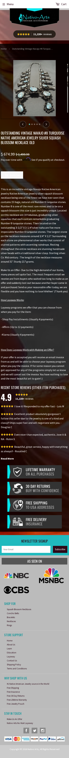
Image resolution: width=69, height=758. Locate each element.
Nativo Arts (33, 749)
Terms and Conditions (17, 668)
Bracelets (11, 617)
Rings (9, 625)
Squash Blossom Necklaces (19, 609)
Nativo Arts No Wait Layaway (20, 723)
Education (11, 652)
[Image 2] (32, 124)
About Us (11, 644)
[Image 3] (34, 124)
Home (4, 48)
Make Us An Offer (14, 719)
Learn (9, 648)
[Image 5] (39, 124)
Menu (10, 4)
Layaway (11, 656)
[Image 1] (29, 124)
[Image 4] (37, 124)
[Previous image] (22, 124)
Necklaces (11, 621)
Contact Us (12, 660)
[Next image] (46, 124)
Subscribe (60, 549)
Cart (63, 4)
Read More (7, 458)
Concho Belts (13, 613)
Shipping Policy (14, 664)
